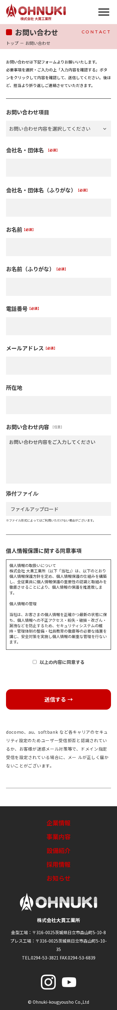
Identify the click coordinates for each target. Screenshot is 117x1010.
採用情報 (58, 864)
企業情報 (58, 822)
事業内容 (58, 836)
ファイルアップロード (34, 509)
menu (104, 12)
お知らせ (58, 878)
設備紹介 (58, 850)
